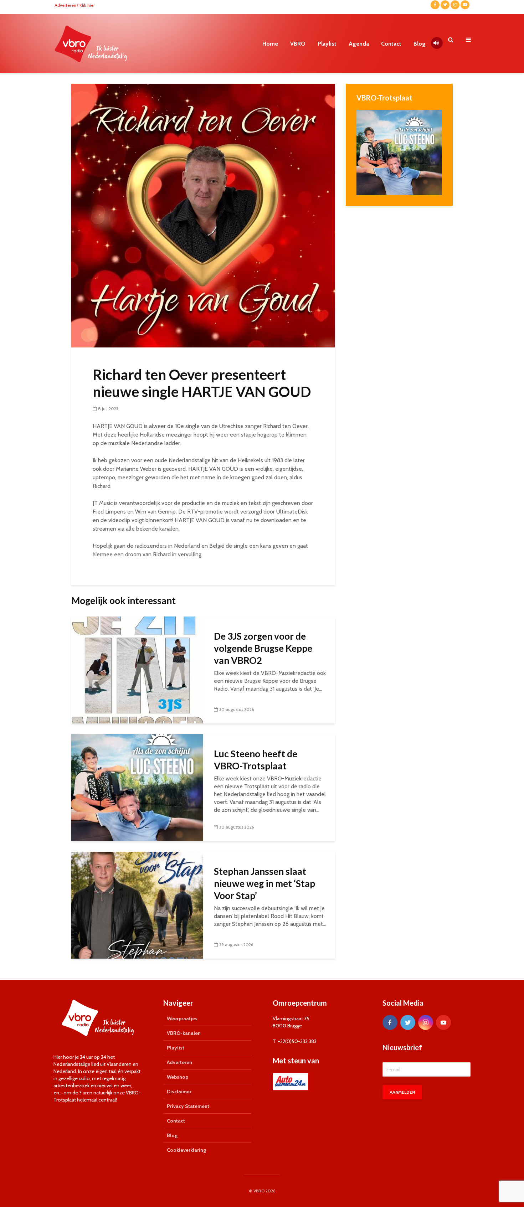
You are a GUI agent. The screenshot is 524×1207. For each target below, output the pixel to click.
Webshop (177, 1077)
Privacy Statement (188, 1106)
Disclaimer (179, 1091)
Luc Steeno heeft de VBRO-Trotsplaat (255, 760)
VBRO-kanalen (184, 1033)
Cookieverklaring (186, 1150)
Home (270, 43)
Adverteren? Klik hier (75, 5)
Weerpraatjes (182, 1018)
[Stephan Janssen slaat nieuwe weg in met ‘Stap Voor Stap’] (137, 904)
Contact (391, 43)
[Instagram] (425, 1022)
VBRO (297, 43)
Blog (419, 43)
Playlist (327, 43)
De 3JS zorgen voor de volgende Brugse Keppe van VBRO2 (263, 648)
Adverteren (179, 1062)
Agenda (359, 43)
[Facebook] (389, 1022)
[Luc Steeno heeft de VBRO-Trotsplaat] (137, 787)
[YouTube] (443, 1022)
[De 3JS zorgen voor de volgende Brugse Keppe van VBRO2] (137, 669)
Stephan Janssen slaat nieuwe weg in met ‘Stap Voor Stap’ (264, 883)
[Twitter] (407, 1022)
